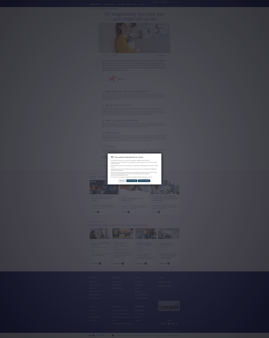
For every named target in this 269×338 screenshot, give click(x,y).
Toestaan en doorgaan (144, 180)
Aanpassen (122, 180)
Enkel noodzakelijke (131, 180)
